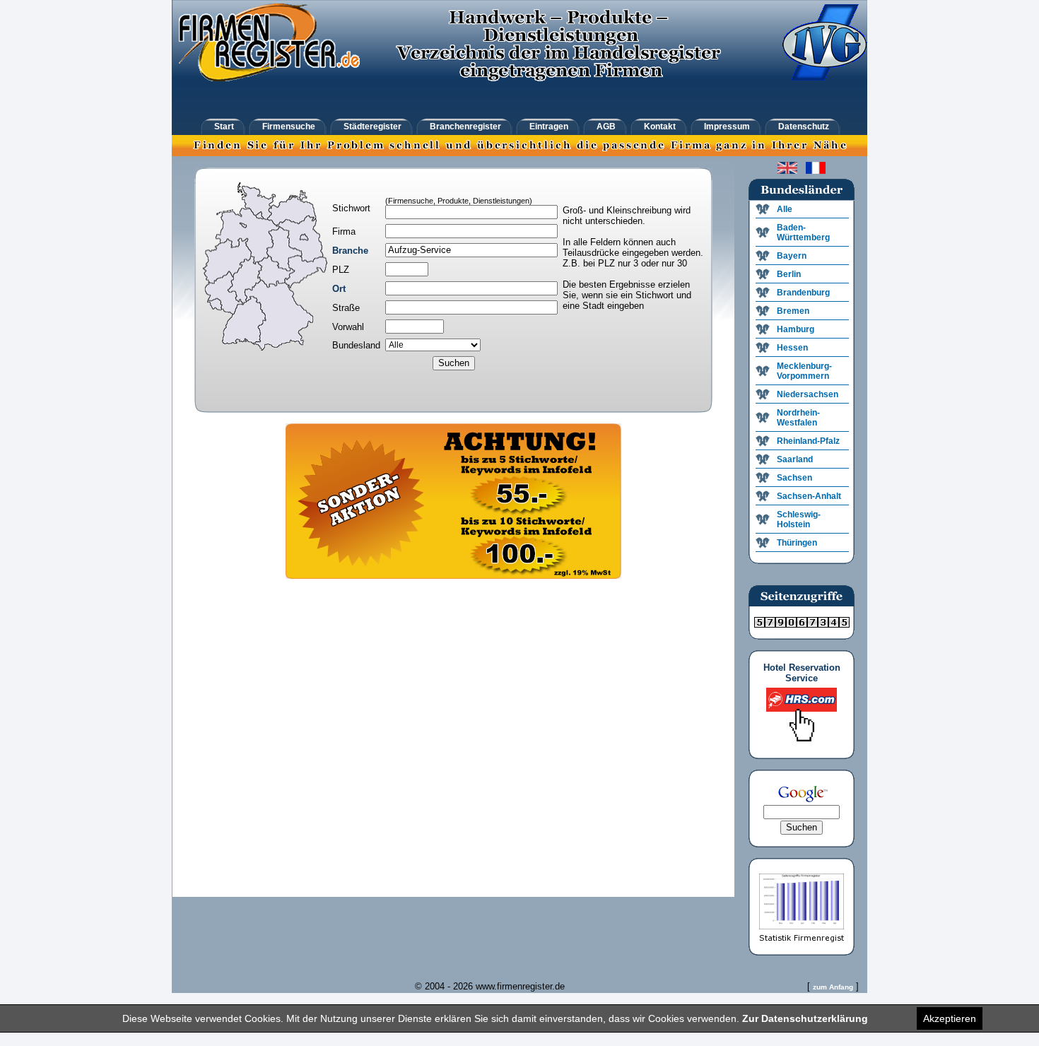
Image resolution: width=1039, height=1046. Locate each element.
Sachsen (794, 478)
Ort (339, 288)
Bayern (791, 256)
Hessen (792, 348)
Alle (784, 209)
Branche (350, 250)
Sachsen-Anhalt (809, 496)
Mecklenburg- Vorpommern (804, 371)
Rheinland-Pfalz (808, 441)
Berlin (789, 274)
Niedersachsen (807, 394)
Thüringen (797, 543)
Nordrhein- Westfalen (798, 418)
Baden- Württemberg (803, 232)
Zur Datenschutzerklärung (805, 1018)
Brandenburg (803, 293)
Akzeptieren (949, 1018)
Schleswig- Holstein (799, 519)
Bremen (793, 311)
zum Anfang (833, 987)
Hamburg (795, 329)
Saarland (795, 459)
